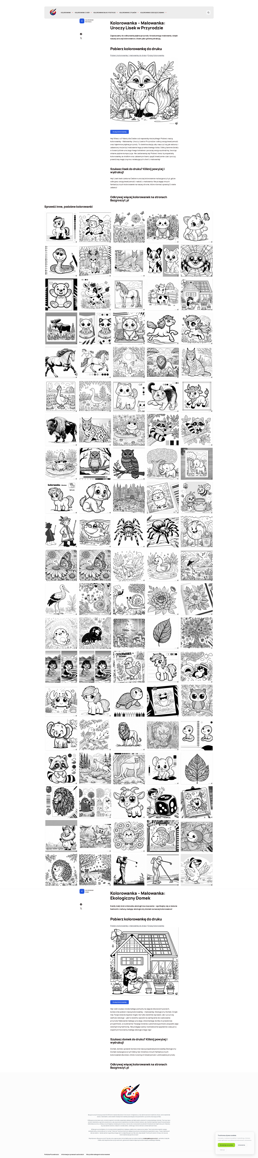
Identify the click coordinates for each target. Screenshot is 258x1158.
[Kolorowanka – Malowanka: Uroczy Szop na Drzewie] (163, 430)
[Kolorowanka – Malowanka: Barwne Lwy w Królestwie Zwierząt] (129, 734)
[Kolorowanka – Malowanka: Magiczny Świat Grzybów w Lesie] (129, 633)
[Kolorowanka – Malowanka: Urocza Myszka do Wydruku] (163, 768)
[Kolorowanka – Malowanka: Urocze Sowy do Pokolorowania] (197, 701)
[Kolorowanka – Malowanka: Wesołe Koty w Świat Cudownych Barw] (197, 227)
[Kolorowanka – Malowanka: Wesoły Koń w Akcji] (163, 328)
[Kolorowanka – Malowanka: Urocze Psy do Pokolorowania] (163, 261)
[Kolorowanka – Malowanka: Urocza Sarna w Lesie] (95, 261)
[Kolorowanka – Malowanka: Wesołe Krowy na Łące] (95, 294)
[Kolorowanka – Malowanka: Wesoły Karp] (163, 836)
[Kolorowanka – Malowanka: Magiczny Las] (163, 734)
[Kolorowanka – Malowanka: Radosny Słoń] (61, 734)
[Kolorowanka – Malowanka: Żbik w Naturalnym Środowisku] (95, 430)
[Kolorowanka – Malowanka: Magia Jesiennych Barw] (95, 870)
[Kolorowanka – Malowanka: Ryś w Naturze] (129, 261)
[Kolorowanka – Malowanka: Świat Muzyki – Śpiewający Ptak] (95, 734)
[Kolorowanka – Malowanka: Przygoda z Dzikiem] (61, 836)
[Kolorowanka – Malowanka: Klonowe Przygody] (95, 836)
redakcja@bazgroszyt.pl (150, 1138)
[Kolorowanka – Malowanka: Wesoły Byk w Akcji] (197, 396)
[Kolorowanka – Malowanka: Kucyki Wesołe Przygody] (163, 667)
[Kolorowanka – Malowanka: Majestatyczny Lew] (61, 802)
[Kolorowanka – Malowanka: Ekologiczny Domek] (197, 294)
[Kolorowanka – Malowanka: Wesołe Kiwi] (129, 836)
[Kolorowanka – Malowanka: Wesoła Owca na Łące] (95, 227)
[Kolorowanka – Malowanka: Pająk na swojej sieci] (197, 261)
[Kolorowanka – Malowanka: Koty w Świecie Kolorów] (163, 227)
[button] (208, 12)
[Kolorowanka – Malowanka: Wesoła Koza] (129, 802)
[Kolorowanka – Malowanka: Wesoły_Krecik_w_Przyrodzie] (61, 633)
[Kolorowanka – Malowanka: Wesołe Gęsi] (197, 870)
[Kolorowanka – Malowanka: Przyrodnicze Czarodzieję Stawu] (61, 464)
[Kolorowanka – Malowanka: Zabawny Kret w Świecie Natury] (197, 667)
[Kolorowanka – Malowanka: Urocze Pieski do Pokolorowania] (95, 497)
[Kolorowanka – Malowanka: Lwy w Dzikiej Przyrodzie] (163, 362)
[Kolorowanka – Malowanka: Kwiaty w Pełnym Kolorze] (163, 599)
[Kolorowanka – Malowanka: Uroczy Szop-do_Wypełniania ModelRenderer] (61, 768)
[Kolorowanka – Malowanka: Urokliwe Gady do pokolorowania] (197, 734)
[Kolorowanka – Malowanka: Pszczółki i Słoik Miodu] (197, 497)
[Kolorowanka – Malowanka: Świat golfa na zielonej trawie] (129, 870)
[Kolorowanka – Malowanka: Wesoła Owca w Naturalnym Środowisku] (163, 497)
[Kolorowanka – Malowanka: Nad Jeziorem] (61, 667)
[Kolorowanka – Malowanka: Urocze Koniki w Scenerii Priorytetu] (95, 701)
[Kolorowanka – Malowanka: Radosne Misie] (61, 294)
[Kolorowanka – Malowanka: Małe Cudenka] (61, 531)
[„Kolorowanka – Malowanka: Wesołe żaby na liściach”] (129, 430)
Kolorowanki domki (89, 891)
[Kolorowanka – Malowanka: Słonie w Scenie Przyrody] (163, 464)
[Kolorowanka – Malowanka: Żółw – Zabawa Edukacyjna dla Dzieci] (129, 701)
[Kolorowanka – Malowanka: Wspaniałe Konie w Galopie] (61, 362)
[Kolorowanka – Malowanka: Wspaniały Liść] (197, 768)
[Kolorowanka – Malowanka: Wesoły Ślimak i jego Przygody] (95, 599)
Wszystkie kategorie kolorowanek (98, 1154)
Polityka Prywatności (51, 1154)
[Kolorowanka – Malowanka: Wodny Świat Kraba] (61, 701)
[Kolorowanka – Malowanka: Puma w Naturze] (95, 768)
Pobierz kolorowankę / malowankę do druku (128, 55)
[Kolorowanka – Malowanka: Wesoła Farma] (163, 294)
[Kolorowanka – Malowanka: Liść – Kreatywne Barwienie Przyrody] (163, 633)
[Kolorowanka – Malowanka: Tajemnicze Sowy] (95, 464)
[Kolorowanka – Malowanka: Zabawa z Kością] (163, 802)
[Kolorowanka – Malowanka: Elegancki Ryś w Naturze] (197, 362)
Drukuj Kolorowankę (156, 55)
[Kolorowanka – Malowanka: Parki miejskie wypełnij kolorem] (129, 497)
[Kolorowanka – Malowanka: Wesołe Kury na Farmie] (129, 667)
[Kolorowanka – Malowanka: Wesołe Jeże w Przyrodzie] (61, 870)
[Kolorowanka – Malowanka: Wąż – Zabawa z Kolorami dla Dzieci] (61, 261)
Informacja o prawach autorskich (72, 1154)
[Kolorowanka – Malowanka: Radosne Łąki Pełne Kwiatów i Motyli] (129, 227)
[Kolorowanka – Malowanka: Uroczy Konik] (197, 328)
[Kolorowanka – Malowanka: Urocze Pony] (61, 497)
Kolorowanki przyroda (89, 21)
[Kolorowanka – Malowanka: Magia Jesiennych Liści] (197, 633)
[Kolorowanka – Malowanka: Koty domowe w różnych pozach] (129, 396)
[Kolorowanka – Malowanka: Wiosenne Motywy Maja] (129, 362)
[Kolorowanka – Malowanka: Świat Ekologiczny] (197, 531)
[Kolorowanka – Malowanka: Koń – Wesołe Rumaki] (61, 227)
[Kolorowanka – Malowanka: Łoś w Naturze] (61, 328)
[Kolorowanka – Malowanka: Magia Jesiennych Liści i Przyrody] (129, 565)
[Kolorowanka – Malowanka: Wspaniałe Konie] (129, 294)
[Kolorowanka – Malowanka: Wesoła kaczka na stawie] (163, 565)
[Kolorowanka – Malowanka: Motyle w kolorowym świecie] (61, 565)
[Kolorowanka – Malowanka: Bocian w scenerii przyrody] (197, 565)
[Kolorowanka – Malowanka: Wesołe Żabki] (163, 701)
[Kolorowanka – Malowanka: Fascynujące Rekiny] (95, 531)
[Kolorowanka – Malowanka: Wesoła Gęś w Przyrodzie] (95, 396)
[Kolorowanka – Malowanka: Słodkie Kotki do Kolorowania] (95, 328)
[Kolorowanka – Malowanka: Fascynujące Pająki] (129, 531)
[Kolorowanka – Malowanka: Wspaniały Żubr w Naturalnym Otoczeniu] (61, 430)
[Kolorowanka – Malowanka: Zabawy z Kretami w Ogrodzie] (95, 802)
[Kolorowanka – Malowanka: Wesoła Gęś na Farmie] (61, 396)
